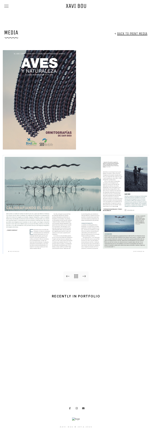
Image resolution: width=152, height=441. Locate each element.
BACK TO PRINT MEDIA (132, 33)
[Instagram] (77, 409)
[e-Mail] (84, 409)
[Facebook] (71, 409)
